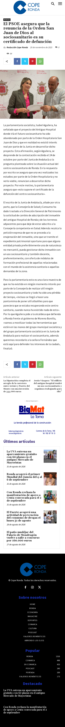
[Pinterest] (32, 61)
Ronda (7, 20)
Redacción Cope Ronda (17, 47)
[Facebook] (17, 61)
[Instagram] (32, 587)
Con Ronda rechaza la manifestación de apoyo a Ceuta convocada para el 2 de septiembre (24, 496)
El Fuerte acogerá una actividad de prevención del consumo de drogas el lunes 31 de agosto (23, 516)
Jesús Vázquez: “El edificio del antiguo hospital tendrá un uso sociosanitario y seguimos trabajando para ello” (48, 386)
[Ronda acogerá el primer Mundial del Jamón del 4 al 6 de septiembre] (50, 478)
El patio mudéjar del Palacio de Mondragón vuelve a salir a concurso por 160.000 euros (23, 536)
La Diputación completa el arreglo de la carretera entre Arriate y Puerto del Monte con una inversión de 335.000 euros (16, 386)
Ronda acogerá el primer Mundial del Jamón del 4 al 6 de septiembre (24, 477)
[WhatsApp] (40, 61)
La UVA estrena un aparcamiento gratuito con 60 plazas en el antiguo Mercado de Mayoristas (22, 457)
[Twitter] (25, 61)
